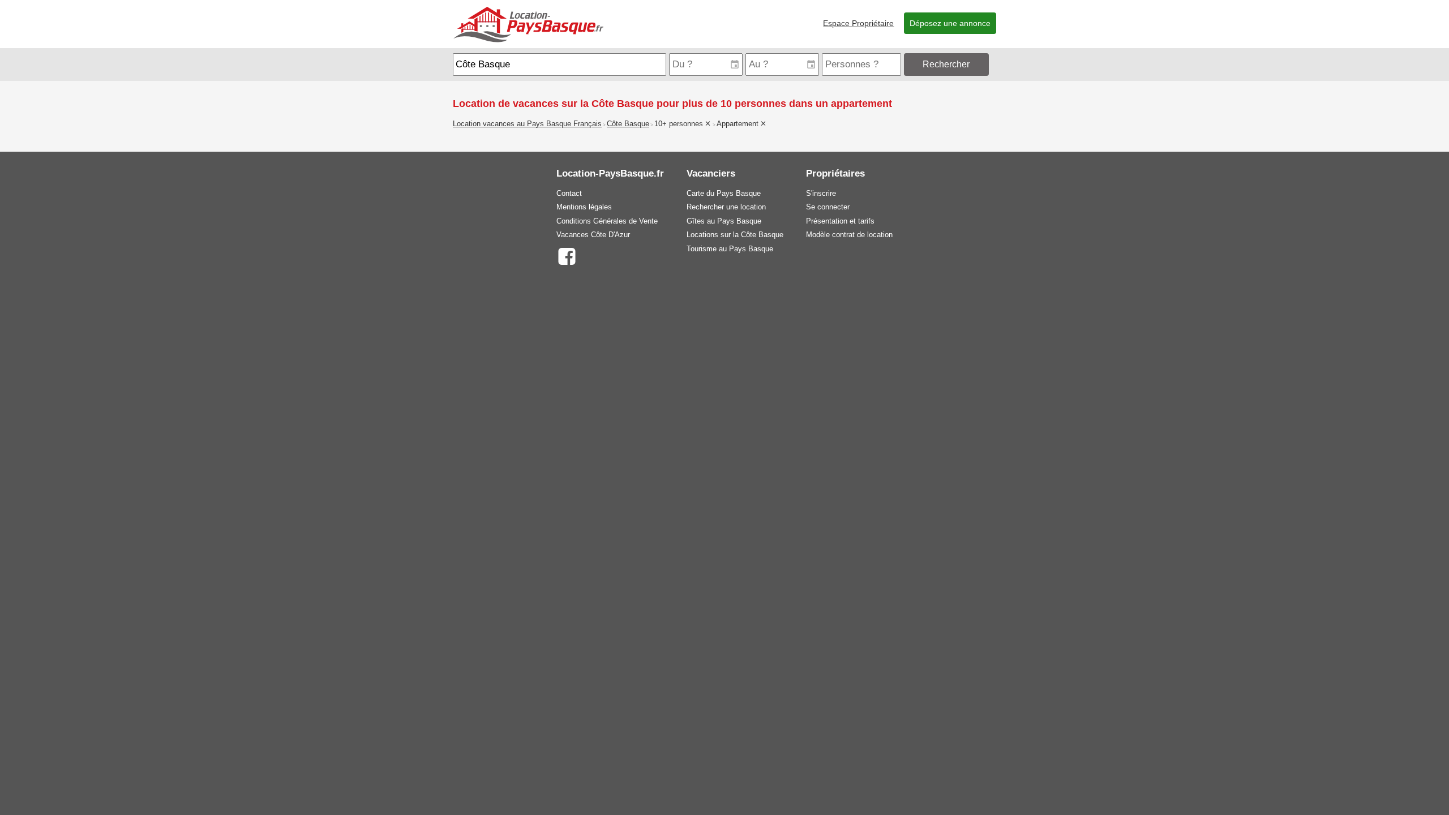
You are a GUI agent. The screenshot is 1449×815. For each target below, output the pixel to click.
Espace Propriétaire (858, 23)
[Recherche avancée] (993, 64)
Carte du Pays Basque (724, 193)
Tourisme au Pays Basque (730, 248)
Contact (569, 193)
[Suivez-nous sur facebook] (566, 255)
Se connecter (828, 207)
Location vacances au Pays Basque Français (527, 124)
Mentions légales (584, 207)
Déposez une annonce (950, 23)
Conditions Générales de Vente (607, 221)
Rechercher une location (726, 207)
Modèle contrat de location (849, 234)
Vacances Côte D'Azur (593, 234)
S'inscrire (821, 193)
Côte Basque (628, 124)
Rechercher (946, 64)
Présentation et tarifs (840, 221)
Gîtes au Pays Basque (724, 221)
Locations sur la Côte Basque (735, 234)
